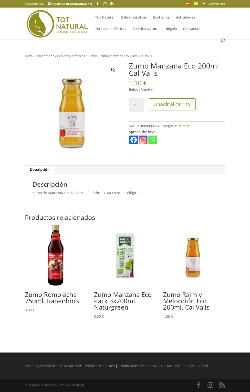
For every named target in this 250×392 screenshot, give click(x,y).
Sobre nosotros (134, 18)
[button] (113, 70)
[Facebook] (133, 140)
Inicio (29, 56)
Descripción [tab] (40, 169)
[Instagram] (143, 140)
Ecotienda (161, 18)
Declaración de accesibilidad (184, 365)
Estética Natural (146, 29)
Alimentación (44, 56)
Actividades (185, 18)
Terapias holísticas (110, 29)
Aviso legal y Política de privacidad (53, 365)
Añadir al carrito (172, 104)
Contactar (191, 29)
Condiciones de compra (138, 365)
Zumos (93, 56)
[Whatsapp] (152, 140)
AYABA (78, 385)
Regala (171, 29)
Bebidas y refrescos (71, 56)
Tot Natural (105, 18)
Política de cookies (100, 365)
